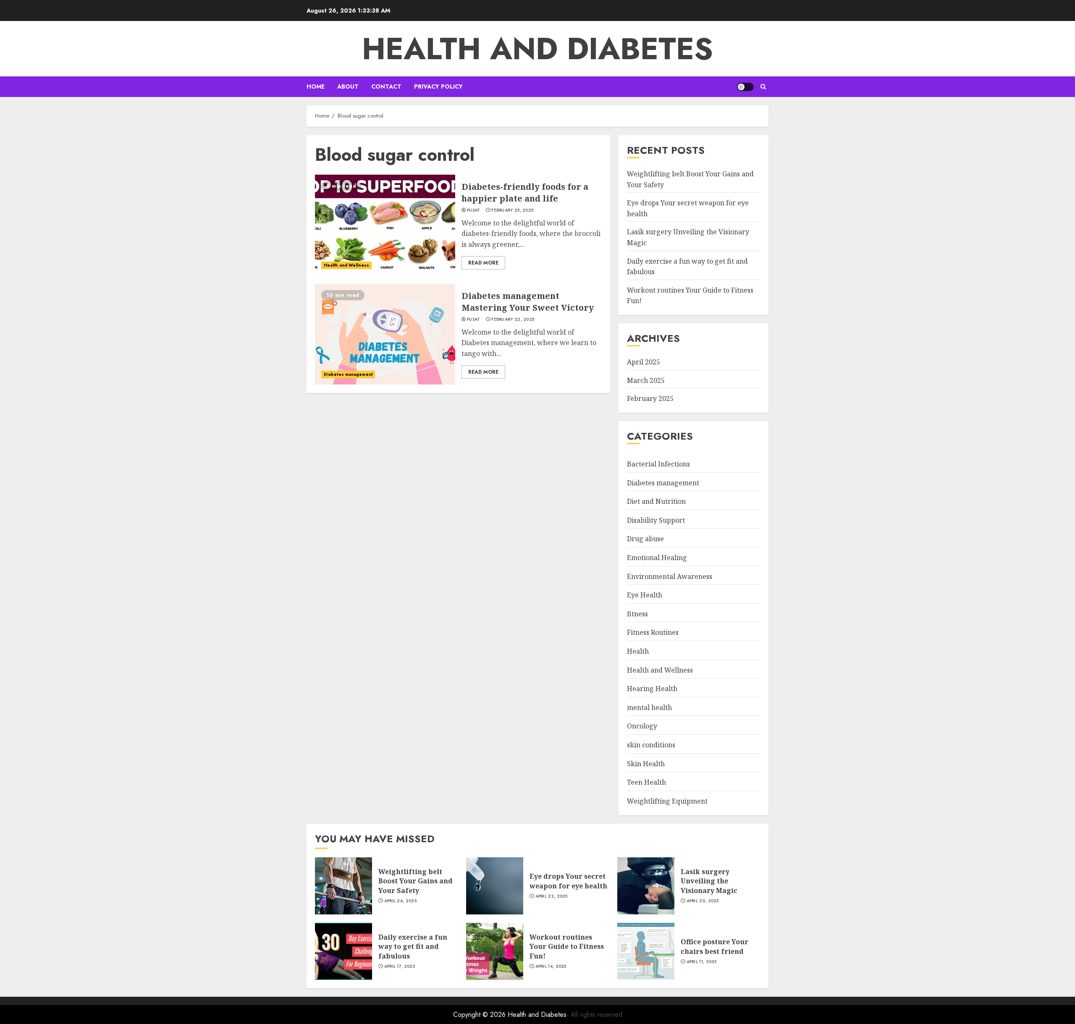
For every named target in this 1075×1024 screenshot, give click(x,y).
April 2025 (643, 362)
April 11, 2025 (702, 962)
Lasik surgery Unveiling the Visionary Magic (709, 881)
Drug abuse (645, 538)
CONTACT (386, 86)
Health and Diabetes (537, 49)
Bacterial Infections (658, 464)
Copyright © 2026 (480, 1014)
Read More (483, 263)
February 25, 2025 (512, 210)
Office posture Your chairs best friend (714, 946)
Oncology (642, 726)
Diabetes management (348, 374)
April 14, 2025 (550, 966)
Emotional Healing (657, 557)
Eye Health (644, 595)
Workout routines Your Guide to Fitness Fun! (567, 946)
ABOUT (348, 86)
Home (316, 86)
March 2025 (646, 380)
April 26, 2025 (400, 901)
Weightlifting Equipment (667, 801)
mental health (649, 707)
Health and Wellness (346, 265)
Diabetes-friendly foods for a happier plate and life (524, 192)
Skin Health (646, 763)
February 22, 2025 (512, 319)
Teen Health (646, 782)
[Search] (763, 87)
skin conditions (651, 744)
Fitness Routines (653, 632)
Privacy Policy (438, 86)
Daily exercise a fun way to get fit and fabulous (412, 946)
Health (638, 651)
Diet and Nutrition (656, 501)
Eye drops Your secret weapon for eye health (568, 881)
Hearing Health (652, 688)
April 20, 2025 (703, 901)
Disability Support (656, 520)
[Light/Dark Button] (745, 87)
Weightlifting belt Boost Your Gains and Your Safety (415, 881)
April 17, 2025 (399, 966)
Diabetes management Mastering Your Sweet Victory (527, 301)
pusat (473, 210)
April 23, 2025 (551, 896)
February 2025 (650, 398)
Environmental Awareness (669, 576)
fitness (637, 613)
